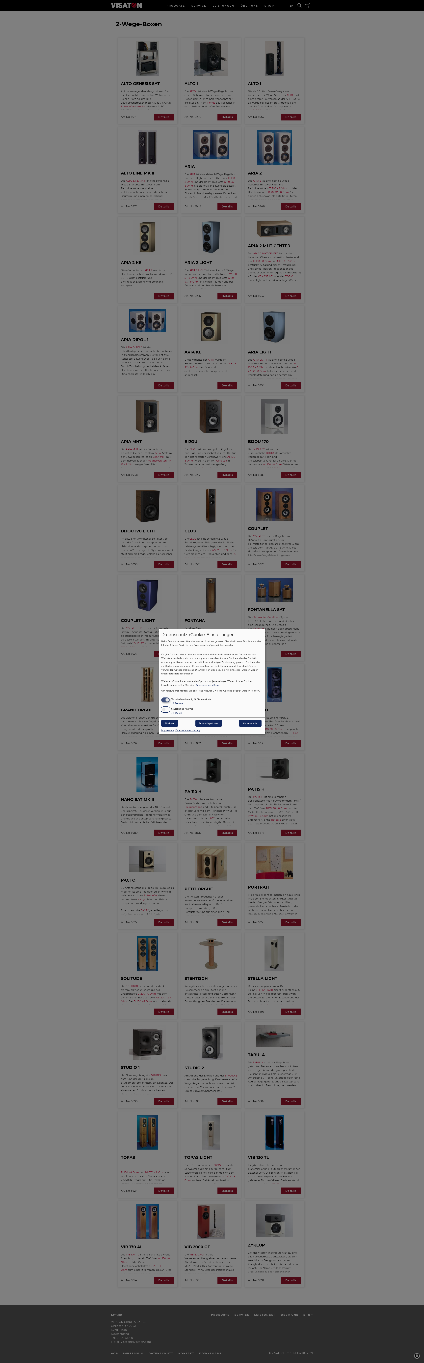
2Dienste (177, 703)
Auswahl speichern (208, 723)
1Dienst (176, 713)
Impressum (167, 730)
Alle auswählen (250, 723)
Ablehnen (170, 723)
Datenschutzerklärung (207, 685)
